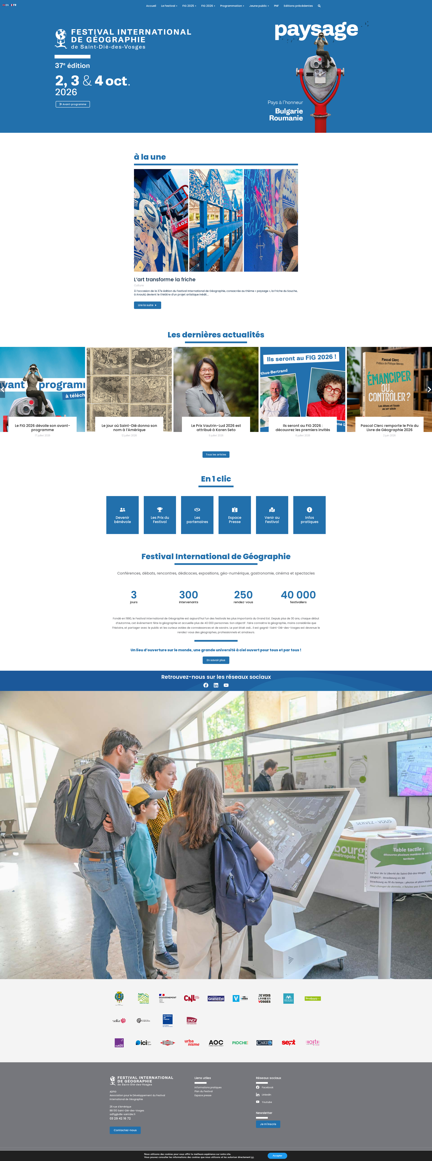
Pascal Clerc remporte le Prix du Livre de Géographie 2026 (389, 427)
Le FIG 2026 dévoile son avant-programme (42, 427)
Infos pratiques (309, 519)
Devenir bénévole (122, 519)
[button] (4, 836)
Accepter (277, 1155)
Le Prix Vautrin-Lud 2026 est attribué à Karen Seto (216, 427)
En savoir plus (216, 660)
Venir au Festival (272, 519)
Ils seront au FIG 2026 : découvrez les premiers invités (303, 427)
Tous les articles (216, 454)
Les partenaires (197, 519)
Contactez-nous (125, 1130)
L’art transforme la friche (165, 279)
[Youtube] (226, 685)
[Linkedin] (216, 685)
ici (252, 1157)
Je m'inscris (268, 1124)
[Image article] (216, 220)
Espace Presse (234, 519)
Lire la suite (145, 305)
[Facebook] (205, 685)
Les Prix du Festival (160, 519)
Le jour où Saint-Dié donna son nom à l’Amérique (129, 427)
